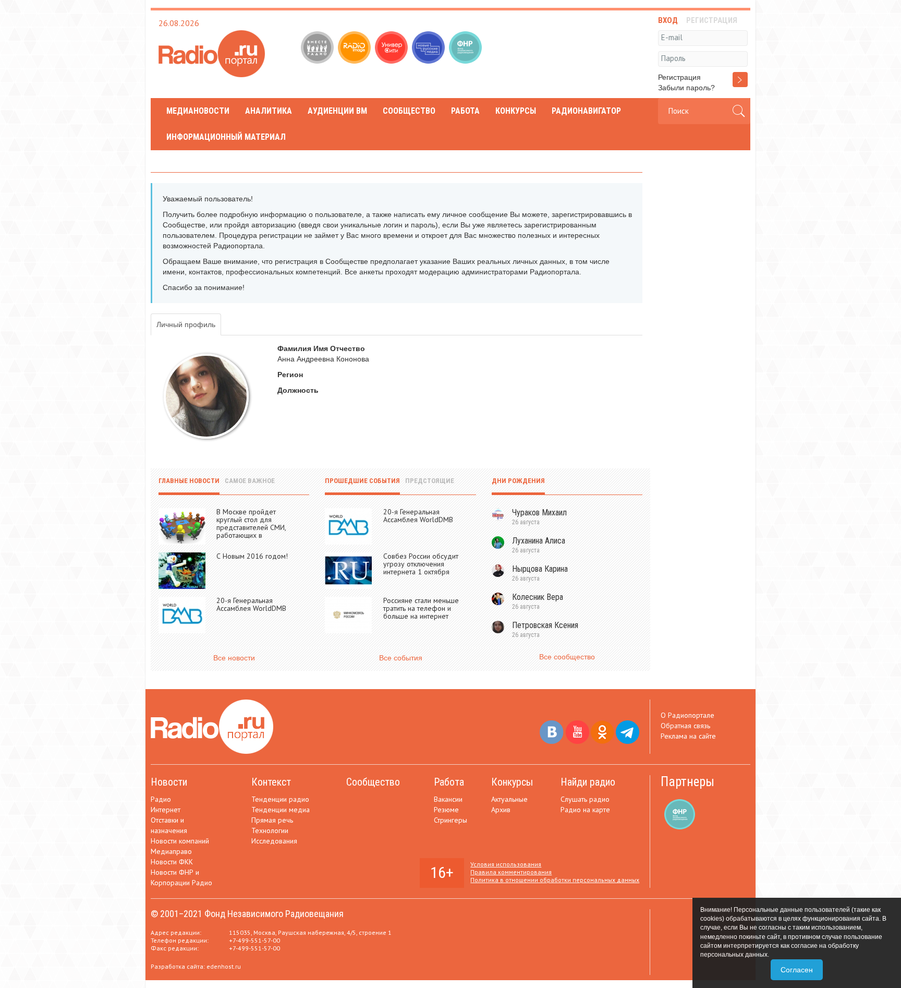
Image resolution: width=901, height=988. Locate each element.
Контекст (271, 782)
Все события (400, 658)
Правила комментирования (511, 872)
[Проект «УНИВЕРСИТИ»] (392, 48)
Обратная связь (685, 725)
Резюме (446, 809)
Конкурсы (515, 111)
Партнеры (687, 781)
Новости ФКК (172, 861)
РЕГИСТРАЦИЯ (711, 20)
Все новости (234, 658)
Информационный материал (226, 137)
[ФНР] (466, 48)
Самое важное (250, 481)
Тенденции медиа (280, 809)
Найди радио (588, 782)
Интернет (165, 809)
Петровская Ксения (545, 625)
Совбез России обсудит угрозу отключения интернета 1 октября (420, 563)
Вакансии (448, 799)
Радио (161, 799)
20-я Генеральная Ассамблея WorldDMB (251, 604)
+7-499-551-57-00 (254, 940)
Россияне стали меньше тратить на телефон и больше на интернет (421, 608)
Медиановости (197, 111)
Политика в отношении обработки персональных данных (554, 880)
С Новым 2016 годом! (252, 556)
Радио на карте (585, 809)
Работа (465, 111)
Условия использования (505, 864)
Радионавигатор (586, 111)
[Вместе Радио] (318, 48)
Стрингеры (450, 820)
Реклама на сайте (688, 736)
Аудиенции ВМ (337, 111)
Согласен (797, 970)
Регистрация (679, 77)
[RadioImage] (355, 48)
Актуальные (509, 799)
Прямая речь (272, 820)
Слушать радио (585, 799)
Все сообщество (567, 657)
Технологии (269, 830)
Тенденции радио (280, 799)
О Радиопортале (687, 715)
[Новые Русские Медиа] (429, 48)
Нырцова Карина (540, 569)
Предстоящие (429, 481)
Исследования (274, 841)
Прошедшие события (362, 481)
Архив (500, 809)
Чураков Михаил (539, 512)
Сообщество (409, 111)
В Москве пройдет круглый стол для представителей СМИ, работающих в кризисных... (251, 527)
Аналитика (268, 111)
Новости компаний (180, 841)
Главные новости (189, 481)
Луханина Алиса (538, 541)
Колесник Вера (537, 597)
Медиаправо (171, 851)
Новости (169, 782)
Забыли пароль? (686, 87)
